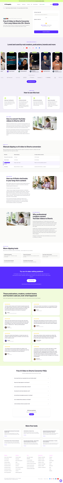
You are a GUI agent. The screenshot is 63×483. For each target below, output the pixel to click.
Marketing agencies (19, 472)
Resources (51, 465)
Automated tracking (7, 465)
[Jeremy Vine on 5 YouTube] (4, 18)
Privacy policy (40, 478)
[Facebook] (49, 478)
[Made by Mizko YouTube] (5, 18)
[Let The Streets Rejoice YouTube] (7, 18)
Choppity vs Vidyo (41, 462)
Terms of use (46, 478)
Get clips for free (31, 81)
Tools (28, 455)
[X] (53, 478)
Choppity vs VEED (41, 465)
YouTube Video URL (37, 12)
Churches (17, 465)
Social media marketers (19, 467)
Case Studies (35, 4)
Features (18, 4)
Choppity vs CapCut (41, 460)
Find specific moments (7, 470)
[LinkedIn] (55, 478)
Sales (16, 462)
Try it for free (31, 280)
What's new (41, 4)
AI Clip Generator (29, 460)
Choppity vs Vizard (41, 458)
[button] (61, 481)
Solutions (23, 4)
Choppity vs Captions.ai (42, 467)
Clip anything (6, 460)
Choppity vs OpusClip (41, 457)
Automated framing (7, 467)
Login (51, 4)
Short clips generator (7, 472)
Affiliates (50, 470)
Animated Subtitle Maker (31, 468)
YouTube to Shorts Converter (31, 463)
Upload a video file (37, 19)
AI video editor (6, 458)
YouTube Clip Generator (30, 461)
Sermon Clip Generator (30, 466)
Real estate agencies (19, 460)
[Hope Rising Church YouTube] (6, 18)
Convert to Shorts (46, 31)
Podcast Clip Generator (30, 465)
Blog (50, 467)
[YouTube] (58, 478)
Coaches (17, 470)
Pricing (28, 4)
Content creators (18, 457)
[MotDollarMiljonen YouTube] (5, 18)
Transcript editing (7, 462)
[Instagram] (51, 478)
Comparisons (40, 455)
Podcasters (17, 458)
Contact (31, 414)
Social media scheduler (8, 457)
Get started (55, 4)
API (31, 4)
